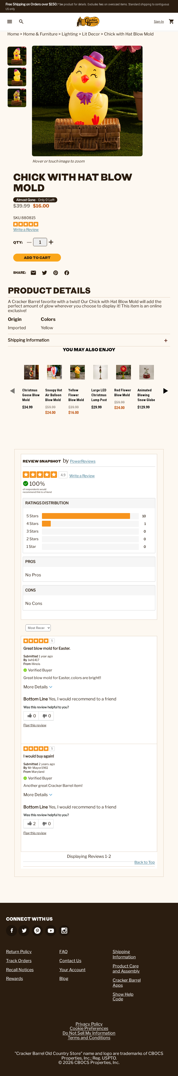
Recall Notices (20, 969)
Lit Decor (91, 34)
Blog (63, 978)
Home (13, 34)
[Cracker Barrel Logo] (87, 21)
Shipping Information (124, 954)
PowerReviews (82, 461)
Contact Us (70, 960)
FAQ (63, 951)
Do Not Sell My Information (89, 1033)
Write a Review (26, 229)
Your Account (72, 969)
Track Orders (19, 960)
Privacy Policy (89, 1024)
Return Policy (19, 951)
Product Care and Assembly (126, 969)
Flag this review (34, 725)
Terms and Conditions (89, 1037)
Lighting (70, 34)
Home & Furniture (40, 34)
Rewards (14, 978)
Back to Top (144, 862)
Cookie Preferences (89, 1028)
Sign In (159, 21)
